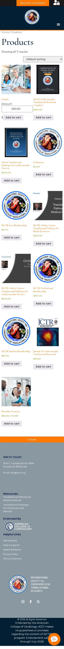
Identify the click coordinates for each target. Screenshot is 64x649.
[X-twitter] (38, 601)
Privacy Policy (10, 554)
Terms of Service (12, 558)
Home (5, 32)
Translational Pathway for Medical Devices (17, 498)
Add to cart (13, 117)
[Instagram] (23, 601)
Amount (7, 104)
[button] (58, 24)
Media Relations (12, 549)
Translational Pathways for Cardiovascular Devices (16, 508)
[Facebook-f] (30, 601)
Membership (10, 540)
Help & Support (11, 545)
